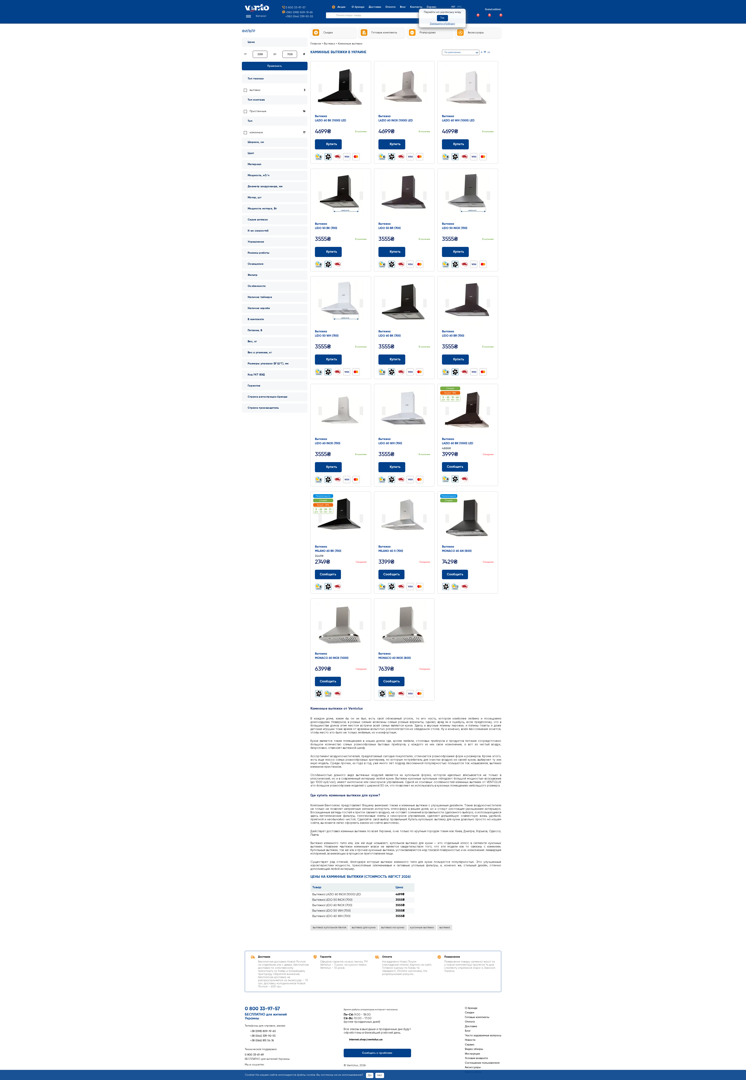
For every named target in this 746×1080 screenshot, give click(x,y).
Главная (315, 43)
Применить (274, 66)
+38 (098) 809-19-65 (263, 1031)
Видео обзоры (474, 1049)
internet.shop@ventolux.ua (366, 1039)
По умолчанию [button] (452, 52)
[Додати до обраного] (365, 144)
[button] (256, 16)
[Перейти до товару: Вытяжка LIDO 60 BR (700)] (468, 303)
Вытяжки (329, 43)
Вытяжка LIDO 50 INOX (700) (332, 899)
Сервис (470, 1044)
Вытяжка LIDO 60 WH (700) (331, 916)
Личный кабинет (493, 9)
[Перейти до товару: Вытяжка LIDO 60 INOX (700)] (340, 411)
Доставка (471, 1026)
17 (485, 52)
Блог (468, 1030)
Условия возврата (476, 1058)
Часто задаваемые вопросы (483, 1035)
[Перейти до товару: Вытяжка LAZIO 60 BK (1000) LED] (340, 88)
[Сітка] (494, 52)
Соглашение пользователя (482, 1063)
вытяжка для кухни (364, 927)
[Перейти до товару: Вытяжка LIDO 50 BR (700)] (404, 196)
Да (369, 1075)
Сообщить (455, 467)
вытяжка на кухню (392, 927)
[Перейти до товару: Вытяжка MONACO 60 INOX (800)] (404, 626)
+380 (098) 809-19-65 (299, 12)
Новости (470, 1040)
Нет (379, 1075)
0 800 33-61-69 (254, 1054)
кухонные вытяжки (422, 927)
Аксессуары (473, 1067)
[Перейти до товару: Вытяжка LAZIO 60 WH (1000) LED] (468, 88)
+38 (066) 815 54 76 (262, 1040)
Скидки (469, 1012)
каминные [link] (256, 132)
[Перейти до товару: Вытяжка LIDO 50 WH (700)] (340, 303)
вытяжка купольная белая (329, 927)
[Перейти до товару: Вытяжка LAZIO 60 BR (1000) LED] (468, 411)
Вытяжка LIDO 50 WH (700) (331, 910)
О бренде (471, 1008)
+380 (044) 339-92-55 (299, 16)
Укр (453, 7)
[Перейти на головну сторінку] (257, 11)
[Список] (499, 52)
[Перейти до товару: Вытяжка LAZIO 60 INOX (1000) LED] (404, 88)
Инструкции (472, 1053)
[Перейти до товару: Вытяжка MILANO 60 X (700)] (404, 519)
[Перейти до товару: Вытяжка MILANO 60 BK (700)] (340, 519)
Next (361, 88)
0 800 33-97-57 (296, 7)
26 (488, 52)
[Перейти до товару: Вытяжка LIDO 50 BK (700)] (340, 196)
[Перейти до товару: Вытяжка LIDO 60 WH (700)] (404, 411)
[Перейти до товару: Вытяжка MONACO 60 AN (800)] (468, 519)
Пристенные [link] (258, 111)
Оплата (470, 1021)
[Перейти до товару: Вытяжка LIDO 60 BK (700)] (404, 303)
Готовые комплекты (477, 1017)
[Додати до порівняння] (357, 144)
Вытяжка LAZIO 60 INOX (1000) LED (336, 894)
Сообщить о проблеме (377, 1053)
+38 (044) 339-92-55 (263, 1036)
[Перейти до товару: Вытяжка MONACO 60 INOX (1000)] (340, 626)
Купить (331, 144)
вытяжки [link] (255, 90)
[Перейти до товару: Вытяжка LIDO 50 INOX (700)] (468, 196)
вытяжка (444, 927)
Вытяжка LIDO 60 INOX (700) (332, 905)
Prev (320, 88)
